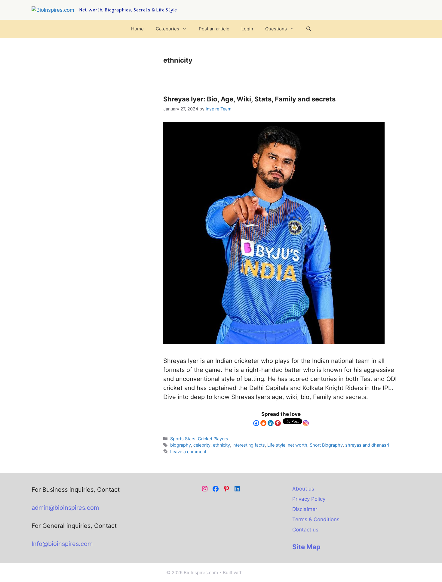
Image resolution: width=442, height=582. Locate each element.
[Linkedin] (271, 423)
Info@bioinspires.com (62, 543)
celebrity (201, 444)
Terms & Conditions (315, 519)
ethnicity (221, 444)
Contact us (305, 530)
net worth (297, 444)
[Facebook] (256, 423)
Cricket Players (213, 438)
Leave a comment (188, 451)
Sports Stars (182, 438)
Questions (276, 29)
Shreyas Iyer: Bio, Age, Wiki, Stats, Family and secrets (249, 99)
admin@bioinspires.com (65, 507)
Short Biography (326, 444)
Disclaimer (304, 509)
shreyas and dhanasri (367, 444)
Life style (276, 444)
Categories (167, 29)
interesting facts (248, 444)
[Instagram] (306, 423)
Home (137, 29)
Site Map (306, 547)
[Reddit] (263, 423)
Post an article (214, 29)
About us (303, 489)
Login (247, 29)
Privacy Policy (308, 499)
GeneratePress (260, 572)
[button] (308, 29)
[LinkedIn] (237, 488)
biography (180, 444)
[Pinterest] (278, 423)
